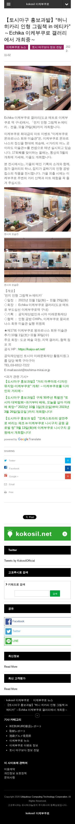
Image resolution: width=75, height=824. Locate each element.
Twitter (12, 460)
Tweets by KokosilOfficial (19, 560)
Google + (13, 476)
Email (11, 484)
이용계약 (9, 769)
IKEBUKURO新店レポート (25, 726)
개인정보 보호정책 (15, 773)
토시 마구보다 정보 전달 (47, 47)
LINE (15, 641)
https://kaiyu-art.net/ (31, 349)
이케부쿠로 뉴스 (16, 47)
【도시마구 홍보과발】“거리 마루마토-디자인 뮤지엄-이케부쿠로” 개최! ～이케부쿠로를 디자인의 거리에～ (36, 386)
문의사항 (9, 777)
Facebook (14, 468)
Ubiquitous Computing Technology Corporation (43, 796)
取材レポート (17, 731)
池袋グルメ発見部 (20, 735)
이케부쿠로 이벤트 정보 (23, 745)
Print (11, 492)
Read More (10, 666)
